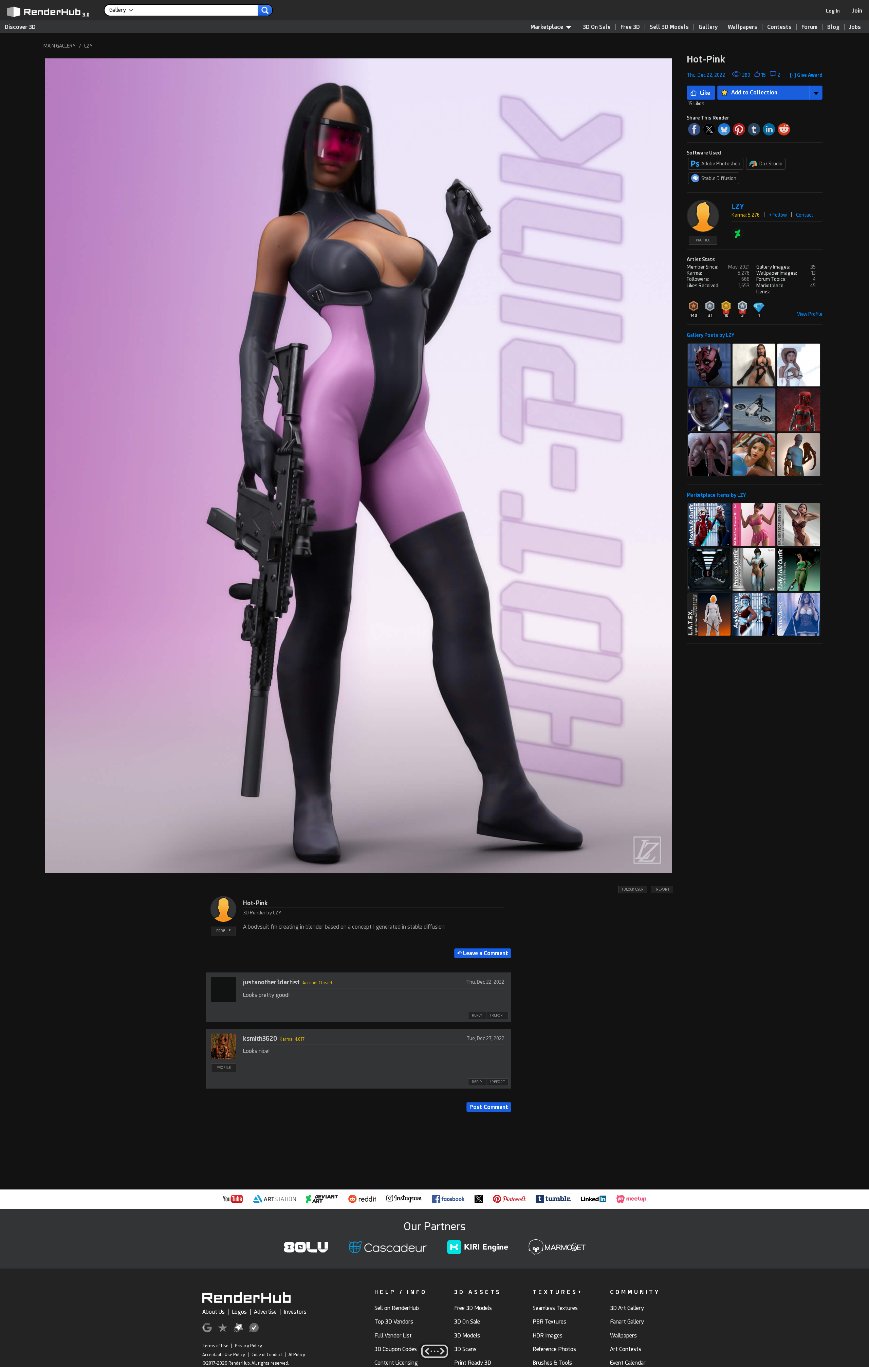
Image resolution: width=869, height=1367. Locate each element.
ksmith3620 (260, 1038)
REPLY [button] (477, 1015)
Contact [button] (804, 215)
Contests (779, 27)
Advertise (265, 1312)
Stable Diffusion (718, 178)
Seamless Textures (555, 1308)
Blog (833, 27)
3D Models (467, 1335)
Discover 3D (20, 27)
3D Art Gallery (627, 1308)
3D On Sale (597, 27)
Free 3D (630, 27)
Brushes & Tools (552, 1363)
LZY (88, 46)
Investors (295, 1312)
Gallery (708, 27)
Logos (239, 1312)
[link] (835, 11)
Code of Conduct (267, 1354)
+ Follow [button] (778, 215)
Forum (809, 27)
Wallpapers (742, 27)
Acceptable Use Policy (223, 1354)
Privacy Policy (248, 1346)
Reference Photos (554, 1349)
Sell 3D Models (669, 27)
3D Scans (465, 1349)
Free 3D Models (473, 1308)
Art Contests (625, 1349)
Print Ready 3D (472, 1363)
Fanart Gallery (627, 1321)
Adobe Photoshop (720, 163)
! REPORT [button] (661, 889)
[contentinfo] (123, 10)
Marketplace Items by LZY (716, 495)
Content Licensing (396, 1363)
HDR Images (547, 1335)
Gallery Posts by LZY (710, 335)
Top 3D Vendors (393, 1321)
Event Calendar (628, 1363)
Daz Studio (770, 163)
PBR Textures (549, 1321)
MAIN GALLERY (59, 46)
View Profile (809, 314)
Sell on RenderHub (396, 1308)
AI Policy (297, 1354)
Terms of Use (215, 1346)
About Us (213, 1312)
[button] (358, 465)
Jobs (855, 27)
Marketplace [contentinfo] (547, 27)
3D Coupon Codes (395, 1349)
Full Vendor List (393, 1335)
